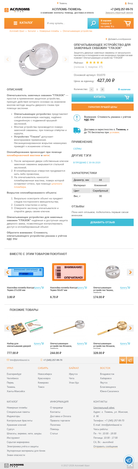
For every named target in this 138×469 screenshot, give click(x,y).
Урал (10, 368)
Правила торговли (60, 420)
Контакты (59, 13)
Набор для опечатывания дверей (19, 344)
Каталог (32, 31)
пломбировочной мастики (23, 155)
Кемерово (43, 382)
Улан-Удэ (74, 382)
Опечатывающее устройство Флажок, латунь (104, 346)
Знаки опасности (16, 455)
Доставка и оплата (84, 13)
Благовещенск (108, 387)
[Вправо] (130, 272)
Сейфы (77, 149)
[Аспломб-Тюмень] (17, 11)
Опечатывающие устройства (77, 31)
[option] (36, 59)
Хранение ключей (16, 425)
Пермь (10, 382)
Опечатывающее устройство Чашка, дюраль (103, 290)
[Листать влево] (7, 59)
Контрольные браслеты (19, 420)
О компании (47, 13)
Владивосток (107, 374)
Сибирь (43, 368)
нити (46, 155)
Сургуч (10, 429)
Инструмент (13, 437)
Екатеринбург (14, 374)
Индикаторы (13, 416)
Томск (41, 387)
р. (113, 26)
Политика (55, 425)
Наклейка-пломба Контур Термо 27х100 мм (20, 288)
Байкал (74, 368)
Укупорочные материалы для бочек (26, 450)
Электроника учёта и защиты (22, 446)
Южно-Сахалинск (109, 391)
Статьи (54, 433)
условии (114, 132)
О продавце (56, 407)
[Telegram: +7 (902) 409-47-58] (129, 460)
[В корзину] (127, 23)
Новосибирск (45, 374)
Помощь (69, 13)
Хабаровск (106, 378)
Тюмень (11, 387)
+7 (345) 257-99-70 (122, 9)
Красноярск (44, 378)
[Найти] (93, 23)
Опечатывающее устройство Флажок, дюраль (61, 346)
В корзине (106, 20)
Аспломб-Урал (17, 31)
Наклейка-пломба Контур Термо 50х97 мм (63, 288)
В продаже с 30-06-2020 (86, 162)
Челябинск (13, 378)
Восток (105, 368)
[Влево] (7, 272)
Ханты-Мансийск (16, 391)
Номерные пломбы (49, 31)
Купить (100, 96)
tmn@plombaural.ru (19, 360)
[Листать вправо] (65, 59)
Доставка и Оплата (60, 416)
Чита (71, 378)
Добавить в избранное (119, 39)
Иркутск (73, 374)
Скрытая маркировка (18, 442)
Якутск (103, 382)
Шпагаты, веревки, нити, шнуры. (24, 433)
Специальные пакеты (18, 412)
